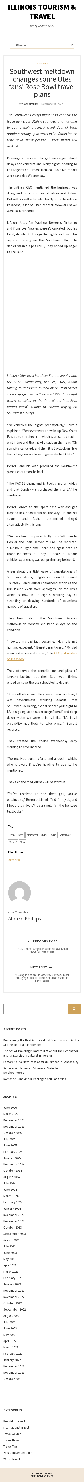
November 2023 (13, 1221)
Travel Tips (10, 1446)
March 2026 (10, 1114)
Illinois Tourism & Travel (42, 11)
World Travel (11, 1459)
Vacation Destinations (17, 1453)
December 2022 (13, 1290)
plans (44, 834)
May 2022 (9, 1335)
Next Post (42, 974)
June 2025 (10, 1145)
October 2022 (12, 1303)
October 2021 (12, 1379)
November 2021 (13, 1372)
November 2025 (13, 1126)
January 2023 (12, 1284)
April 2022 (9, 1341)
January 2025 (12, 1158)
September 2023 (14, 1234)
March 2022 (10, 1347)
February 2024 (12, 1202)
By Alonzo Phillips (28, 103)
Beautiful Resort (14, 1421)
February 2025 (12, 1152)
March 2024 (10, 1196)
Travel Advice (12, 1434)
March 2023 (10, 1272)
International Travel (16, 1427)
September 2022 (14, 1309)
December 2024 (13, 1164)
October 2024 (12, 1171)
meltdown (32, 834)
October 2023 (12, 1227)
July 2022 (9, 1322)
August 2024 (11, 1177)
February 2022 (12, 1354)
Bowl (12, 834)
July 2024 (9, 1183)
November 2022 (13, 1297)
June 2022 (10, 1328)
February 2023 (12, 1278)
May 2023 (9, 1259)
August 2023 (11, 1240)
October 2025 (12, 1133)
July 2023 (9, 1246)
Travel (13, 842)
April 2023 (9, 1265)
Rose (53, 834)
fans (20, 834)
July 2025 (9, 1139)
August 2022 (11, 1316)
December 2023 (13, 1215)
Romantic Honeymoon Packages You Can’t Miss (34, 1079)
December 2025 (13, 1120)
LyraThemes (46, 1476)
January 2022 (12, 1360)
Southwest (65, 834)
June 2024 (10, 1189)
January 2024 (12, 1208)
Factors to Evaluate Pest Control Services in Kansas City (40, 1062)
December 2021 (13, 1366)
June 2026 (10, 1107)
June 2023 (10, 1253)
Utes (22, 842)
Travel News (42, 63)
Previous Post (42, 946)
